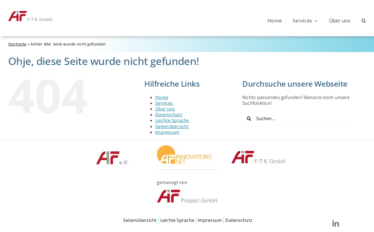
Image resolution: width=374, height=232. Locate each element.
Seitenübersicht (172, 126)
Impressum (167, 132)
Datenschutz (168, 115)
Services (164, 103)
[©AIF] (112, 153)
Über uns (165, 109)
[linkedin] (335, 223)
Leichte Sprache (172, 120)
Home (161, 97)
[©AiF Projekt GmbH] (187, 192)
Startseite (17, 44)
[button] (364, 21)
